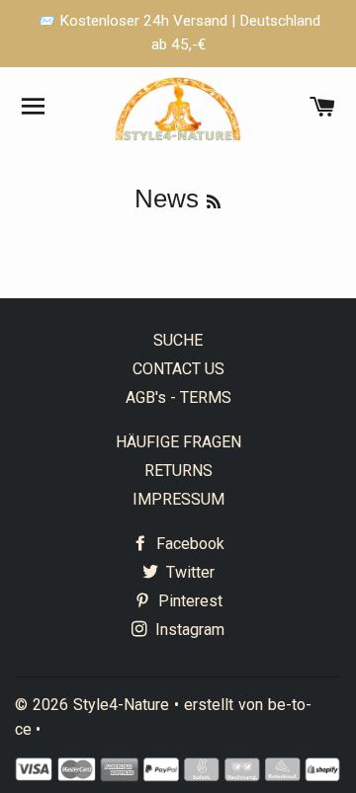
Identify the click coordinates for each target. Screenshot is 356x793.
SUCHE (178, 340)
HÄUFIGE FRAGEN (178, 442)
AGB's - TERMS (178, 397)
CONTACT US (178, 368)
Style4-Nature (121, 704)
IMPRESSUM (178, 499)
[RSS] (214, 202)
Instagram (187, 629)
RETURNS (178, 470)
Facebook (188, 543)
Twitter (188, 572)
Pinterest (188, 601)
